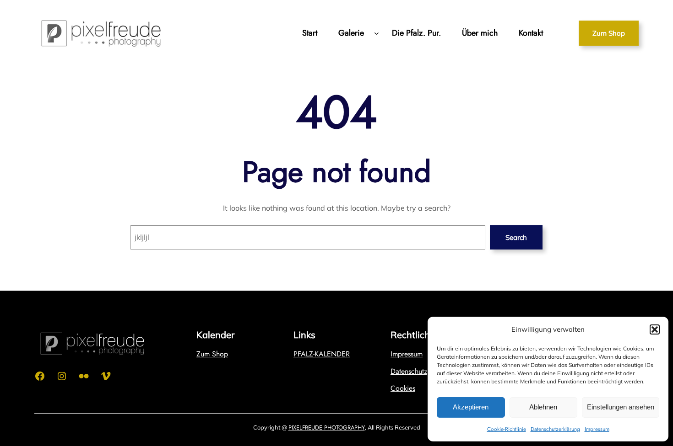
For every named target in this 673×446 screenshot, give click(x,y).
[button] (654, 329)
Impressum (597, 429)
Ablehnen (543, 407)
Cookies (403, 388)
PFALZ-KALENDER (321, 354)
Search (516, 237)
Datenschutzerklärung (555, 429)
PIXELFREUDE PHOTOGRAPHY (326, 427)
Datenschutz (409, 371)
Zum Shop (608, 33)
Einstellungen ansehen (620, 407)
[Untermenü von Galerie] (376, 33)
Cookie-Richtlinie (506, 429)
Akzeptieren (470, 407)
